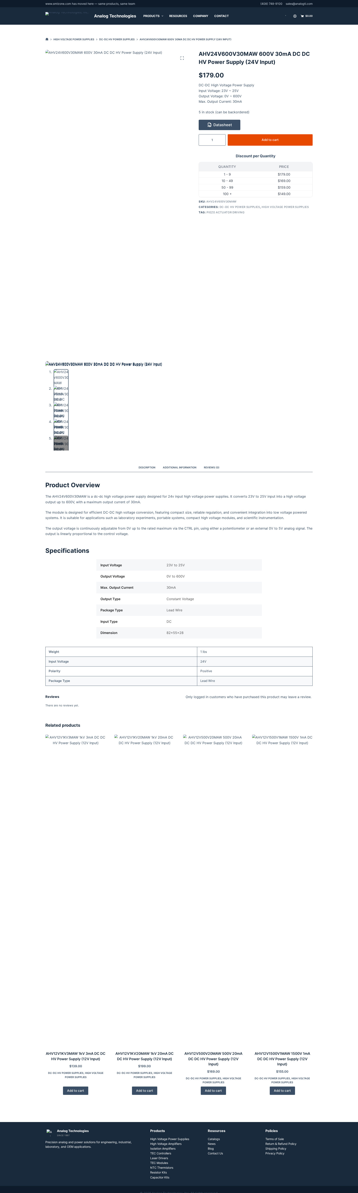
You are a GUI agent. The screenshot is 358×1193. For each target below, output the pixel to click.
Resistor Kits (158, 1172)
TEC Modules (159, 1163)
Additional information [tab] (179, 467)
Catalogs (214, 1139)
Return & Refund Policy (280, 1143)
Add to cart (270, 140)
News (211, 1143)
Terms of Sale (274, 1139)
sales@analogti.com (299, 3)
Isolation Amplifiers (162, 1148)
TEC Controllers (160, 1153)
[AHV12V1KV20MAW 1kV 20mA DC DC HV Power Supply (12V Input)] (144, 890)
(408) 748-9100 (271, 3)
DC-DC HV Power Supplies (240, 207)
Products (151, 16)
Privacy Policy (274, 1153)
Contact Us (215, 1153)
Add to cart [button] (75, 1091)
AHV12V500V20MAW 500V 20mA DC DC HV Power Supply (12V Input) (213, 1058)
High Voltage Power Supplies (285, 207)
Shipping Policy (275, 1148)
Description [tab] (147, 467)
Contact (221, 16)
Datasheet (222, 125)
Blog (211, 1148)
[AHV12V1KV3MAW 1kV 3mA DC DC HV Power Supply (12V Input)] (75, 890)
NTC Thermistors (161, 1167)
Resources (178, 16)
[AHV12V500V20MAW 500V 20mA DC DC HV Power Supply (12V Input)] (213, 890)
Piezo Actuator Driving (225, 212)
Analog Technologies (115, 15)
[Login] (294, 16)
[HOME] (46, 39)
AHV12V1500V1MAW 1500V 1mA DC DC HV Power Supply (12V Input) (282, 1058)
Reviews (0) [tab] (211, 467)
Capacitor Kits (159, 1177)
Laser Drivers (159, 1158)
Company (200, 16)
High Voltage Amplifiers (165, 1143)
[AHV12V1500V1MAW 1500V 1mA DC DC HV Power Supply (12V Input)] (282, 890)
